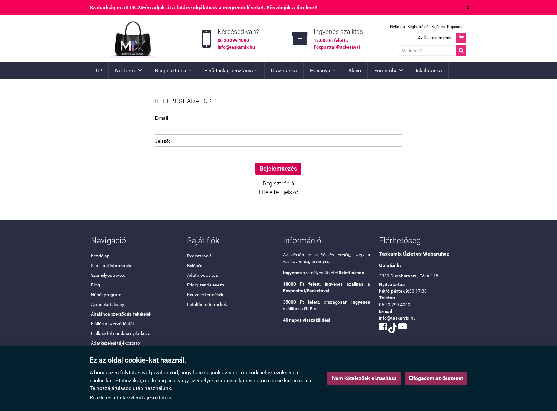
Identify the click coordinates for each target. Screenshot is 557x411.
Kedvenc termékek (205, 294)
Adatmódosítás (202, 275)
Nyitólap (397, 27)
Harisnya (322, 70)
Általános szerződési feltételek (121, 313)
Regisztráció (418, 27)
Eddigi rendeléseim (205, 284)
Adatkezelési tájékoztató (115, 343)
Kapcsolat (456, 27)
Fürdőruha (388, 70)
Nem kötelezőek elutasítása (364, 378)
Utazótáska (284, 70)
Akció (354, 70)
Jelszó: (162, 141)
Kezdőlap (100, 255)
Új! (99, 70)
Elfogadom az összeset (436, 378)
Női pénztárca (173, 70)
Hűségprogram (106, 294)
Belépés (438, 27)
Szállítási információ (111, 265)
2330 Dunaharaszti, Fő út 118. (409, 275)
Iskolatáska (429, 70)
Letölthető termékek (207, 304)
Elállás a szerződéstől (112, 323)
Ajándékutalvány (107, 304)
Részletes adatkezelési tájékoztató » (130, 398)
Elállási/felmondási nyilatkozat (121, 333)
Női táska (128, 70)
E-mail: (162, 118)
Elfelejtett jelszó (278, 192)
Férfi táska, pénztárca (231, 70)
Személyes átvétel (108, 275)
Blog (95, 284)
